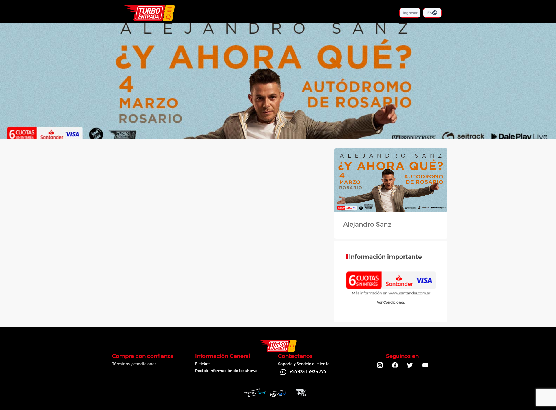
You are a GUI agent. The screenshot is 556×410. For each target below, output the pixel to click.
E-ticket (202, 363)
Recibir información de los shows (226, 370)
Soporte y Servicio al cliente (304, 363)
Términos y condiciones (134, 363)
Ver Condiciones (391, 302)
